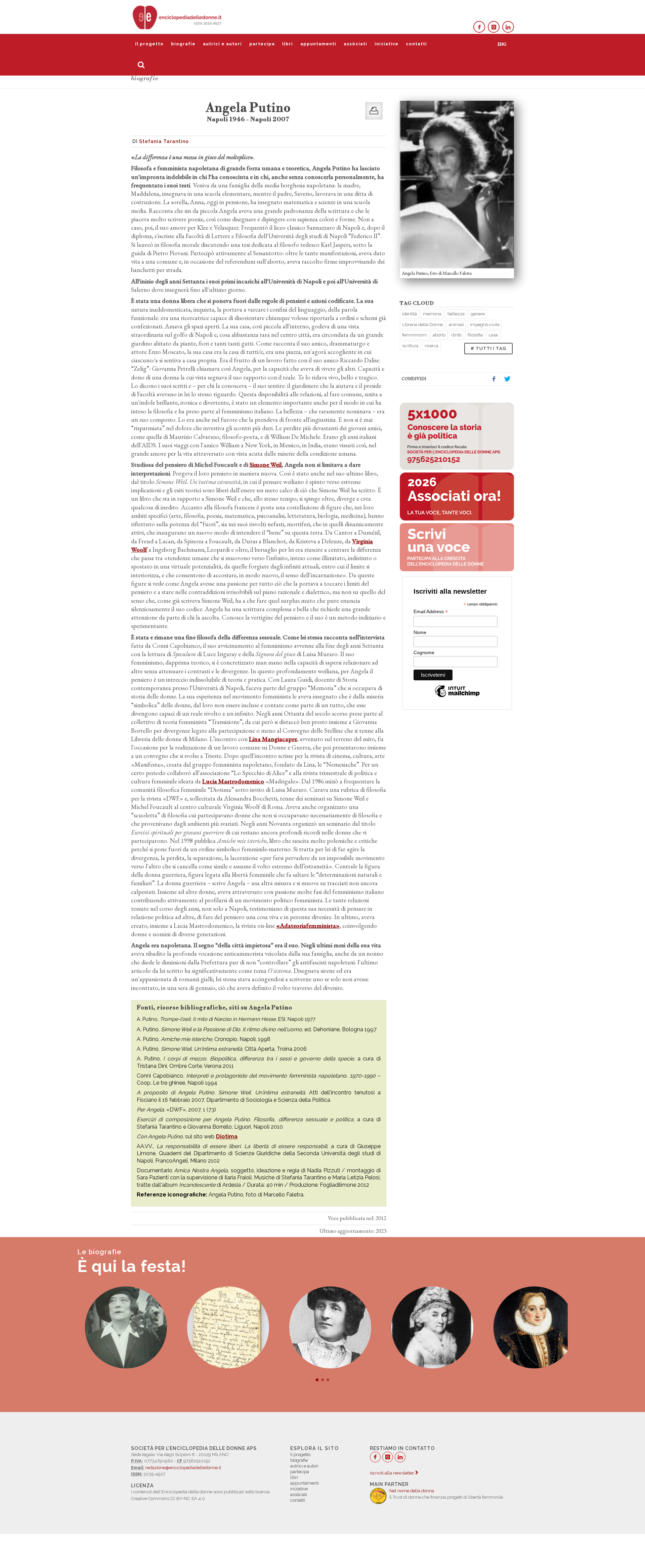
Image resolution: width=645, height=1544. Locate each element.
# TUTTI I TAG (488, 348)
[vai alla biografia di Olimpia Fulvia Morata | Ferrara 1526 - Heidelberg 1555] (527, 1327)
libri (287, 43)
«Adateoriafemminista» (308, 925)
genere (478, 313)
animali (456, 324)
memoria (432, 313)
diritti (457, 334)
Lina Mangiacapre (273, 739)
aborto (439, 334)
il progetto (149, 43)
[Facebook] (479, 27)
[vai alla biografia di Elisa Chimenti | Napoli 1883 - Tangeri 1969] (118, 1327)
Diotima (227, 1136)
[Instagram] (494, 27)
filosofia (475, 334)
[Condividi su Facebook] (494, 379)
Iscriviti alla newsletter (392, 1472)
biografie (183, 43)
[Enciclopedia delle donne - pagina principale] (177, 17)
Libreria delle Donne (422, 324)
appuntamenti (318, 43)
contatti (416, 43)
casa (493, 334)
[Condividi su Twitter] (507, 379)
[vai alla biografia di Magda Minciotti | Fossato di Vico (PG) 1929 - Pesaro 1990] (220, 1327)
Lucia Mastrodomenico (233, 781)
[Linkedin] (508, 27)
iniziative (386, 43)
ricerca (431, 345)
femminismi (414, 334)
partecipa (262, 43)
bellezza (456, 313)
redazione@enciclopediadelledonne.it (183, 1467)
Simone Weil (266, 464)
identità (409, 313)
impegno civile (485, 324)
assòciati (355, 43)
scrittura (410, 345)
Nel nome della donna (411, 1490)
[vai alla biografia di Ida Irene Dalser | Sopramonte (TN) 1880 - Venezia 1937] (322, 1327)
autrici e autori (222, 43)
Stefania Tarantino (164, 141)
